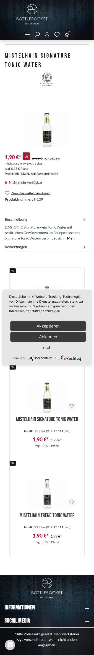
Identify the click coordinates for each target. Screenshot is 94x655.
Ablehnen (48, 336)
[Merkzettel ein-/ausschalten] (71, 406)
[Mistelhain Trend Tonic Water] (47, 488)
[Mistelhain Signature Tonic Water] (47, 391)
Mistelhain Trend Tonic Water (47, 514)
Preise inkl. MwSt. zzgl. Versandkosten (31, 174)
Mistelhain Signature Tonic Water (47, 418)
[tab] (46, 228)
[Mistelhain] (47, 80)
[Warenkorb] (66, 35)
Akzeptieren (48, 326)
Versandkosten (35, 639)
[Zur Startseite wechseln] (47, 14)
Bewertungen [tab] (16, 247)
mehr (48, 347)
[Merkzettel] (57, 35)
